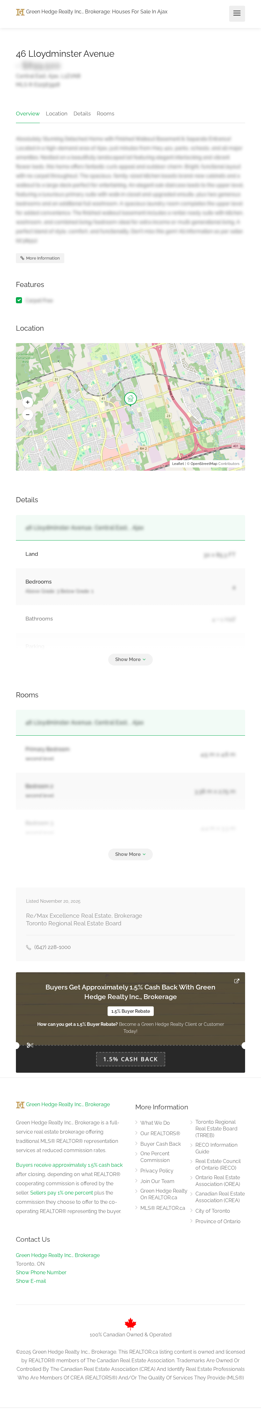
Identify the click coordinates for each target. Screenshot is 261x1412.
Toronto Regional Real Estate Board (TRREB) (216, 1128)
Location (56, 113)
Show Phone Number (41, 1272)
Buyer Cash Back (160, 1144)
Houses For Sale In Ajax (139, 12)
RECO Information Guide (216, 1148)
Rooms (105, 113)
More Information (42, 258)
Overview (28, 113)
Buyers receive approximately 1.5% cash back (69, 1165)
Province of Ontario (218, 1221)
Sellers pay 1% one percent (61, 1193)
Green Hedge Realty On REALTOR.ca (163, 1194)
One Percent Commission (155, 1157)
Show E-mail (31, 1281)
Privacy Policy (156, 1171)
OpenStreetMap (204, 464)
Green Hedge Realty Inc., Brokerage (67, 12)
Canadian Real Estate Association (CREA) (220, 1197)
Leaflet (178, 464)
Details (82, 113)
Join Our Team (157, 1181)
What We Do (155, 1123)
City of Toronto (212, 1211)
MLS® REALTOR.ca (162, 1208)
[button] (27, 402)
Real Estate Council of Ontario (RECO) (218, 1164)
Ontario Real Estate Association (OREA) (217, 1180)
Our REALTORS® (160, 1133)
